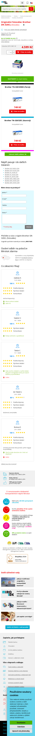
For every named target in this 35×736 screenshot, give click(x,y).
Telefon (4, 205)
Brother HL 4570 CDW (11, 176)
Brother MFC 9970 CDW (12, 183)
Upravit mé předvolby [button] (21, 731)
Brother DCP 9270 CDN (12, 170)
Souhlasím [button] (21, 723)
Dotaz (4, 212)
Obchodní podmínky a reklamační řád (19, 675)
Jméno (4, 192)
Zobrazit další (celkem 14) (17, 154)
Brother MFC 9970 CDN (12, 181)
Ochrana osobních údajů (15, 683)
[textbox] (15, 9)
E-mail (4, 199)
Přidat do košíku (25, 52)
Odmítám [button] (21, 727)
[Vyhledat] (31, 9)
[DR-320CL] (17, 69)
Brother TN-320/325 (17, 17)
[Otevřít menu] (22, 3)
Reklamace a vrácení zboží (16, 679)
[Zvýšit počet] (13, 51)
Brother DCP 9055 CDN (12, 168)
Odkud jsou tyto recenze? (9, 464)
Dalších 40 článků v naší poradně (17, 627)
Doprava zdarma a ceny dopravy (18, 671)
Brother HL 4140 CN (11, 172)
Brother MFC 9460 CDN (12, 179)
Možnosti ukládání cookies (16, 687)
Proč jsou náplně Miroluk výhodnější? (15, 30)
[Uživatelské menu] (27, 3)
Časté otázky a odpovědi (15, 667)
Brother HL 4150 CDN (11, 174)
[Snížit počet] (13, 53)
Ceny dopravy (5, 42)
